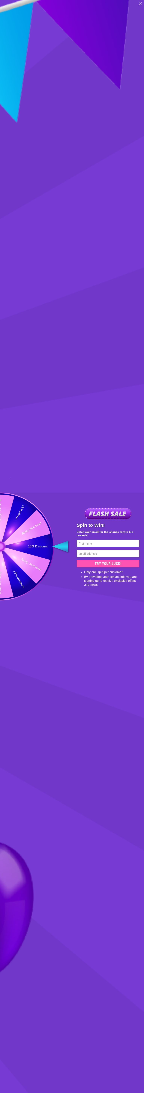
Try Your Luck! (108, 564)
